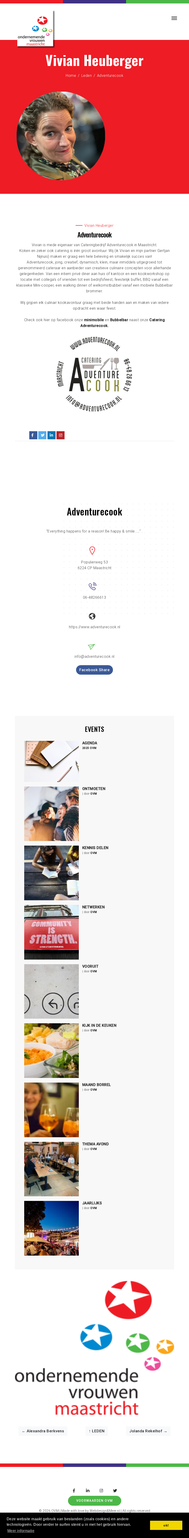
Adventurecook (110, 75)
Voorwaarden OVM (94, 1500)
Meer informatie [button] (21, 1531)
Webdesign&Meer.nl (104, 1511)
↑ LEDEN (97, 1431)
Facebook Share (94, 669)
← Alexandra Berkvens (43, 1431)
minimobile (94, 320)
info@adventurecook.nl (94, 656)
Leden (86, 75)
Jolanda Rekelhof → (148, 1431)
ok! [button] (166, 1525)
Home (71, 75)
